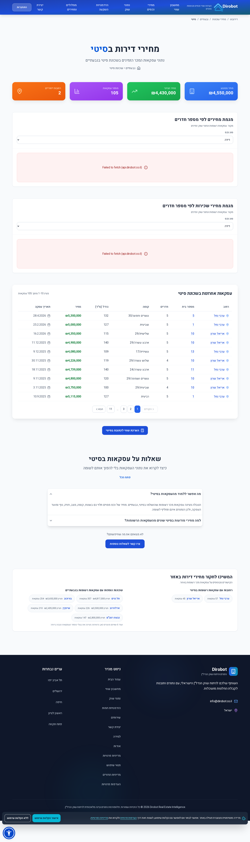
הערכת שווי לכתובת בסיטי (122, 430)
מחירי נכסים (150, 7)
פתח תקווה (55, 724)
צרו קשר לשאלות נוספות (125, 544)
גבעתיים (204, 19)
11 (192, 369)
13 (192, 351)
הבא (100, 409)
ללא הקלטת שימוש (17, 818)
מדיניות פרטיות (112, 755)
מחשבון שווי (174, 7)
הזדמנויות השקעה (102, 7)
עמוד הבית (114, 679)
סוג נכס (229, 132)
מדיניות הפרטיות (99, 818)
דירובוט (234, 19)
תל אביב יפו (55, 680)
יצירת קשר (40, 7)
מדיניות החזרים (112, 775)
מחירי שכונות (219, 19)
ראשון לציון (55, 713)
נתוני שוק (127, 7)
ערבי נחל (219, 316)
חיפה (59, 702)
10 (192, 333)
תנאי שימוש (113, 765)
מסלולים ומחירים (71, 7)
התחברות (22, 7)
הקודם (148, 409)
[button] (9, 833)
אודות (117, 746)
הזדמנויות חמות (111, 708)
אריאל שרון (217, 333)
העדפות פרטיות (111, 784)
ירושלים (57, 691)
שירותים (116, 717)
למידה (117, 736)
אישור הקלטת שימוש (46, 818)
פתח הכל (125, 477)
